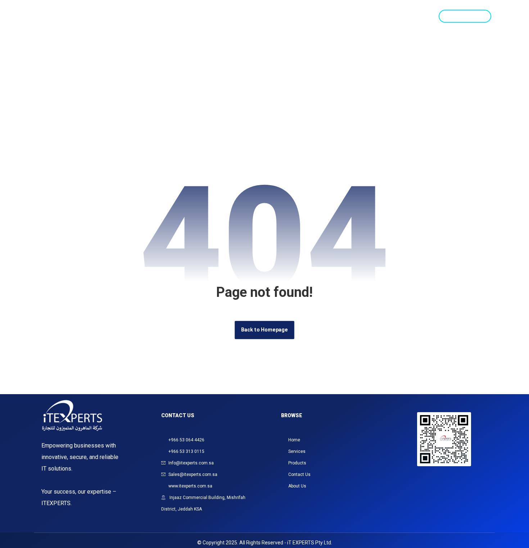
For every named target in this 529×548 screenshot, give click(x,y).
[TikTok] (471, 479)
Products (275, 16)
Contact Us (407, 16)
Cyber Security (326, 16)
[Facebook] (435, 479)
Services (234, 16)
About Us (297, 486)
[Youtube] (453, 497)
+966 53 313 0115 (186, 451)
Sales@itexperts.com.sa (192, 474)
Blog (369, 16)
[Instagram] (417, 479)
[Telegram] (435, 497)
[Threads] (453, 479)
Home (200, 16)
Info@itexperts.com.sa (191, 462)
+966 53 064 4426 (186, 439)
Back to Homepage (264, 330)
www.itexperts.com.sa (190, 486)
